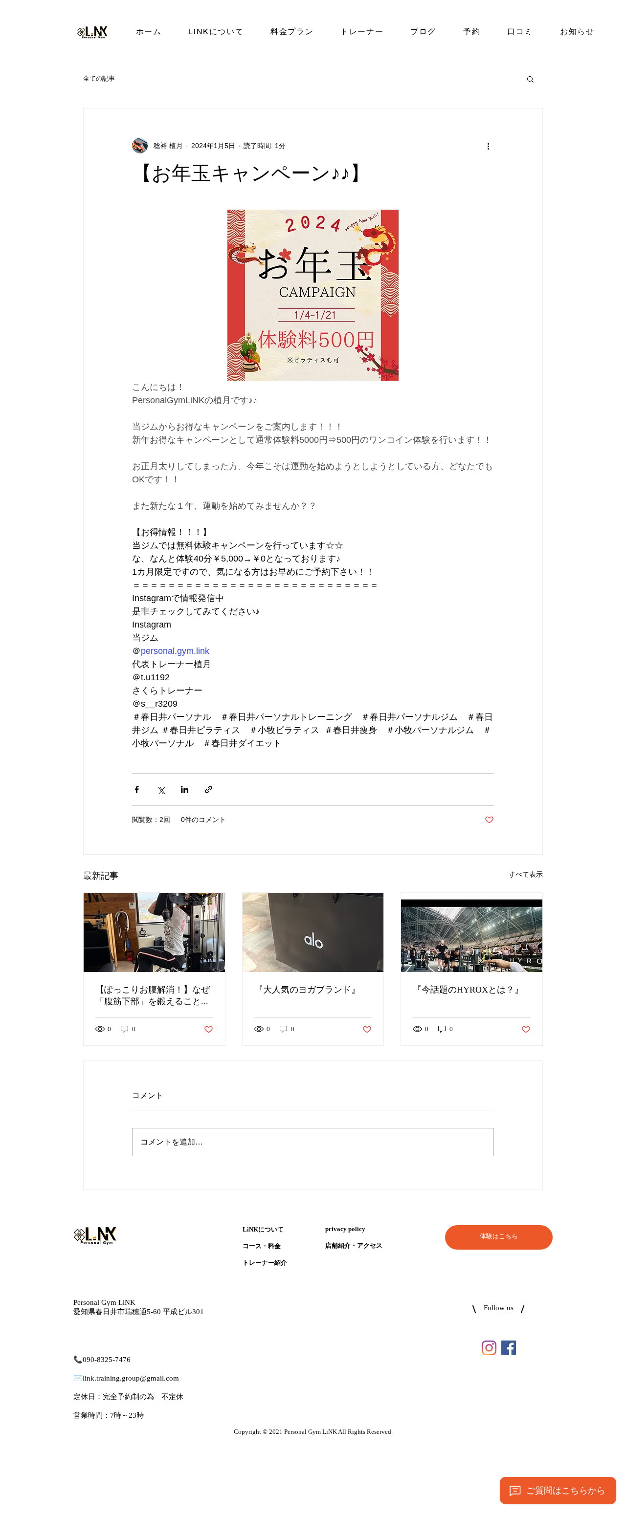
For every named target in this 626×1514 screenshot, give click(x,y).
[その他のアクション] (488, 145)
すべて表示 (526, 874)
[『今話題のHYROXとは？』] (471, 932)
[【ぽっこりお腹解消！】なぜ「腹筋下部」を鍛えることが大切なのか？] (154, 932)
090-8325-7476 (107, 1360)
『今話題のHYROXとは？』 (468, 990)
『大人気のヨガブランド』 (307, 990)
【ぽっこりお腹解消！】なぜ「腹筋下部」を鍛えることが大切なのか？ (152, 996)
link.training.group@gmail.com (131, 1378)
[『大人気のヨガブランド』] (313, 932)
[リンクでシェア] (208, 789)
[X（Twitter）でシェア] (160, 789)
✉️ (78, 1378)
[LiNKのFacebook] (508, 1348)
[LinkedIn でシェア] (184, 789)
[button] (530, 79)
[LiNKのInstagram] (489, 1348)
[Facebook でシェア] (136, 789)
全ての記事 (99, 78)
